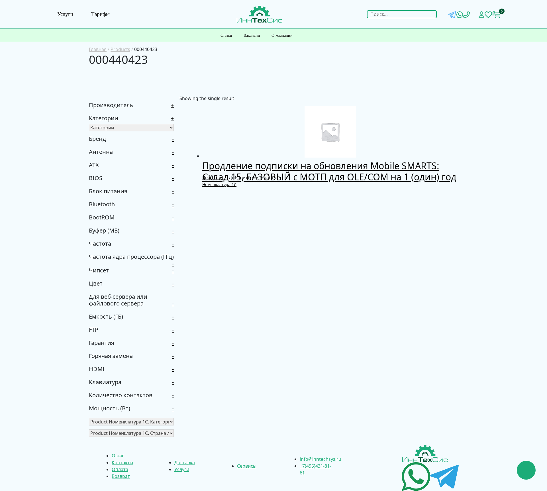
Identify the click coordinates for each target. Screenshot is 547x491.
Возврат (121, 476)
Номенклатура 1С (219, 184)
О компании (282, 35)
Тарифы (100, 14)
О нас (118, 456)
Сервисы (246, 466)
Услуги (65, 14)
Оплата (120, 469)
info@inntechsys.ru (320, 459)
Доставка (184, 462)
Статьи (226, 35)
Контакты (122, 462)
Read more (214, 177)
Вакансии (252, 35)
